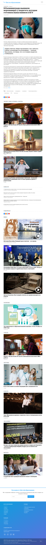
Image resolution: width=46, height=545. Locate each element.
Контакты (6, 522)
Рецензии (6, 512)
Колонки (5, 508)
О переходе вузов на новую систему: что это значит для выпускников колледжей (18, 189)
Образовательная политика (29, 507)
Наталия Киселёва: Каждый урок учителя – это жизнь (20, 241)
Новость (10, 6)
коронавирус (24, 90)
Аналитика (6, 509)
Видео (5, 514)
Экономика (26, 508)
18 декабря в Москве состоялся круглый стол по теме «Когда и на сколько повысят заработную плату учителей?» (23, 268)
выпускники (16, 92)
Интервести (26, 511)
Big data (26, 512)
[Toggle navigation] (42, 2)
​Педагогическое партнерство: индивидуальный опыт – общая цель (15, 196)
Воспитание (10, 197)
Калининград (7, 92)
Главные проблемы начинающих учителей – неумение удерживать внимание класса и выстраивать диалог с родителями (20, 179)
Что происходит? (11, 193)
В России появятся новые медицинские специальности (21, 386)
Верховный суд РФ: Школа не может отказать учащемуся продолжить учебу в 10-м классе (19, 192)
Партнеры (6, 523)
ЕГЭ (11, 92)
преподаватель (17, 90)
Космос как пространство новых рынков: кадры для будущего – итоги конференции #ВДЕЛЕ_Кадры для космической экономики (23, 446)
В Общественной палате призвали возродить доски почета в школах (16, 204)
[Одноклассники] (6, 97)
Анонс (9, 201)
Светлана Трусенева (10, 90)
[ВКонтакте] (4, 97)
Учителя (6, 6)
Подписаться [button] (30, 496)
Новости (5, 507)
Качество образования (12, 190)
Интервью (6, 511)
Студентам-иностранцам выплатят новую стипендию (20, 476)
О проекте (6, 520)
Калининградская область (33, 90)
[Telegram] (7, 97)
